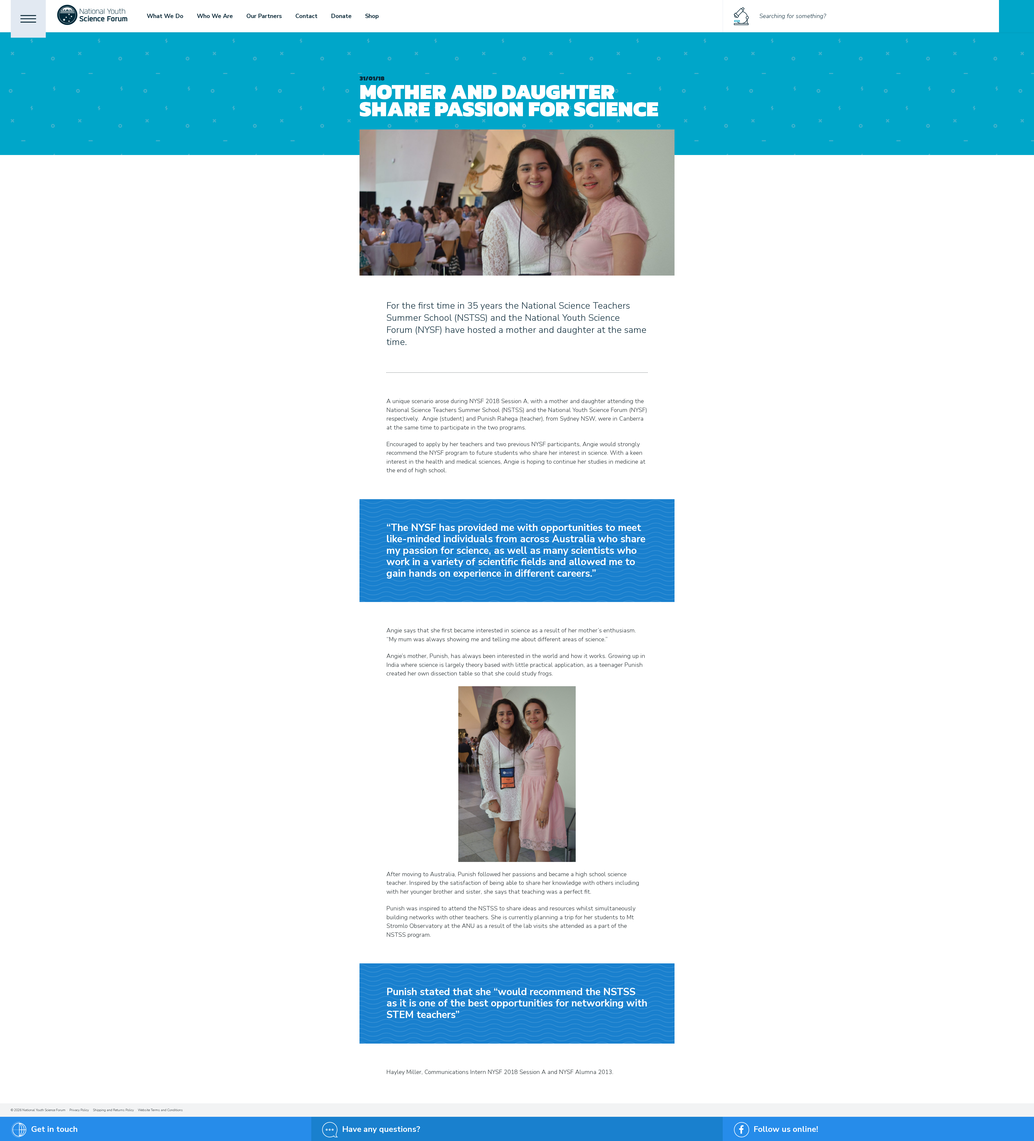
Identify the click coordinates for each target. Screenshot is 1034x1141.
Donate (341, 16)
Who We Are (215, 16)
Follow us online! (786, 1129)
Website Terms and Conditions (160, 1110)
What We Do (165, 16)
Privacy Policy (79, 1110)
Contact (306, 16)
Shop (372, 16)
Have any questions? (381, 1129)
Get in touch (54, 1129)
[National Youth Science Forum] (92, 16)
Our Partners (264, 16)
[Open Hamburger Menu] (28, 19)
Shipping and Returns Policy (113, 1110)
